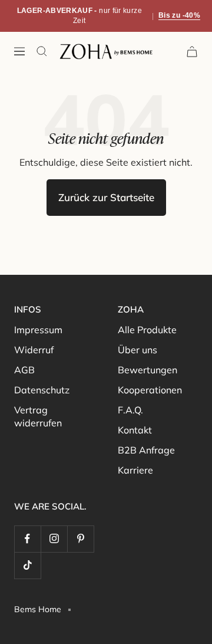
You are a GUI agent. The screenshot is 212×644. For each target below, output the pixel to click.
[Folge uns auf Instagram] (54, 538)
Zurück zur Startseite (106, 197)
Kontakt (135, 430)
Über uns (137, 350)
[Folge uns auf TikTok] (27, 565)
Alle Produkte (147, 330)
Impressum (38, 330)
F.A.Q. (130, 410)
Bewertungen (147, 370)
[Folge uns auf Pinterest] (80, 538)
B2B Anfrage (146, 450)
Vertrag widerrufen (38, 416)
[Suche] (42, 51)
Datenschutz (41, 390)
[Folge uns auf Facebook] (27, 538)
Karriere (135, 470)
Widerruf (34, 350)
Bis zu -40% (179, 15)
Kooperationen (150, 390)
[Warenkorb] (192, 51)
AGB (24, 370)
